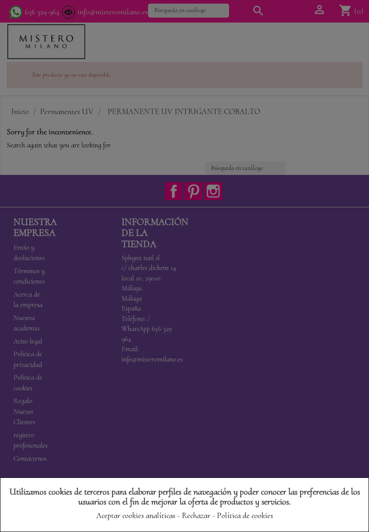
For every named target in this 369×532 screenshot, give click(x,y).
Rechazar (196, 515)
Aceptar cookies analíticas (136, 515)
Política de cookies (245, 515)
